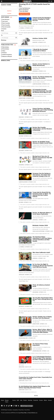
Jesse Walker (21, 150)
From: (2, 30)
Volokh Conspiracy (7, 54)
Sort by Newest (24, 9)
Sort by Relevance (25, 8)
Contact (41, 400)
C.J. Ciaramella (21, 28)
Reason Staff (35, 42)
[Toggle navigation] (1, 1)
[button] (52, 1)
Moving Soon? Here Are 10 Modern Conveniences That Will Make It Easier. (42, 157)
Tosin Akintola (21, 164)
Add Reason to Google (27, 406)
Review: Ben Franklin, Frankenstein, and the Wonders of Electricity (42, 128)
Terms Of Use (27, 409)
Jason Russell (35, 219)
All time (4, 40)
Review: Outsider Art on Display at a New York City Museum (42, 317)
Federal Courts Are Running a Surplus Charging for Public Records (42, 19)
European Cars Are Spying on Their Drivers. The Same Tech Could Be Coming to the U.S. (41, 174)
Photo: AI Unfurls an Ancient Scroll (41, 285)
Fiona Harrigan (35, 292)
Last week (5, 21)
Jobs (21, 400)
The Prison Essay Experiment (40, 344)
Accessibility (15, 409)
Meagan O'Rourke (22, 98)
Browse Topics (7, 401)
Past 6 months (6, 25)
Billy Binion (21, 202)
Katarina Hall (35, 258)
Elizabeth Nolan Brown (37, 83)
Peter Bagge (42, 231)
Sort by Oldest (24, 11)
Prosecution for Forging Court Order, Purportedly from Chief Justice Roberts (35, 377)
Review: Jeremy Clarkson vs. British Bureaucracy (41, 64)
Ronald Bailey (21, 117)
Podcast (4, 52)
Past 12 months (6, 27)
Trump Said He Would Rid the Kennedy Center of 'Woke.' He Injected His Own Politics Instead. (42, 194)
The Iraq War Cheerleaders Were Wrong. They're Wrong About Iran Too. (43, 299)
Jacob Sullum (21, 274)
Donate (25, 400)
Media (45, 400)
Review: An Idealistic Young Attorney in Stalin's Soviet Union (42, 142)
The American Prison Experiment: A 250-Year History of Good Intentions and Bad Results (42, 239)
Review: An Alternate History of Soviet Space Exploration (42, 213)
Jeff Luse (20, 58)
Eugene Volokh (21, 380)
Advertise (30, 400)
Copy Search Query (24, 14)
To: (2, 35)
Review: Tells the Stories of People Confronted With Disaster (42, 331)
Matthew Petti (21, 306)
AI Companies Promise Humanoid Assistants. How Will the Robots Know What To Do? (42, 91)
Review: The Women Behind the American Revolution (42, 77)
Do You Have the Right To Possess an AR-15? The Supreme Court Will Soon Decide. (43, 265)
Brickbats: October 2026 (40, 225)
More (36, 395)
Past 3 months (6, 23)
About (2, 400)
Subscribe (35, 400)
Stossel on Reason (7, 56)
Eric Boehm (21, 136)
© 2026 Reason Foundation (6, 409)
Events (14, 400)
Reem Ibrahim (35, 71)
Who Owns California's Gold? (41, 252)
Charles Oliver (35, 231)
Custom (4, 28)
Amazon (50, 400)
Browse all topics (5, 60)
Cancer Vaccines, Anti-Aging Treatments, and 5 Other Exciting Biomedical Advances (43, 110)
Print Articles (5, 49)
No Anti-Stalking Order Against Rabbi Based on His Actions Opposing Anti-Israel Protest (34, 387)
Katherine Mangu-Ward (23, 338)
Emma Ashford (21, 366)
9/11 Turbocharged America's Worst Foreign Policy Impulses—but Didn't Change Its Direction (42, 358)
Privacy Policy (21, 409)
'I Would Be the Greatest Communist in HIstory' (40, 50)
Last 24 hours (5, 19)
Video (3, 50)
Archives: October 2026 (40, 38)
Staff (18, 400)
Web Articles (5, 47)
